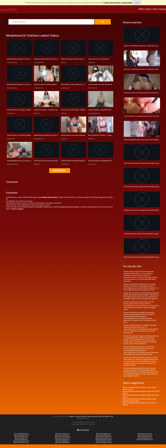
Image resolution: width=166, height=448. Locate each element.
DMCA (141, 9)
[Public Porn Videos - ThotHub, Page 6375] (46, 106)
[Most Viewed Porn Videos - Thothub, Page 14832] (100, 132)
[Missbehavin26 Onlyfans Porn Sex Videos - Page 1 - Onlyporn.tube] (19, 56)
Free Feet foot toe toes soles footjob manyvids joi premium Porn (56, 161)
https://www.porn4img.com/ (145, 438)
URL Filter (101, 416)
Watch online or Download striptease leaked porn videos (80, 135)
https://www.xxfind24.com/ (62, 439)
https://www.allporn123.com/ (103, 441)
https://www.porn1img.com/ (145, 433)
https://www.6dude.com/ (21, 438)
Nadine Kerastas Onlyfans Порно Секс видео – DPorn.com (81, 59)
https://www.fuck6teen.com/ (103, 435)
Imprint (148, 9)
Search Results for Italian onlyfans (45, 84)
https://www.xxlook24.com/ (62, 441)
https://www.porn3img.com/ (145, 436)
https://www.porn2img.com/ (145, 435)
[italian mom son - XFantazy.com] (100, 56)
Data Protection (92, 416)
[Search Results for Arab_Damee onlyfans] (100, 81)
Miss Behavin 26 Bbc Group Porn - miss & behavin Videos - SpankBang (84, 84)
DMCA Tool (109, 416)
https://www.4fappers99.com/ (21, 435)
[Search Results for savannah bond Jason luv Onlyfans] (100, 157)
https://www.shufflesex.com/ (21, 442)
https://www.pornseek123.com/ (103, 436)
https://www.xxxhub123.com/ (62, 436)
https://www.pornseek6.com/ (103, 438)
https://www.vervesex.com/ (62, 433)
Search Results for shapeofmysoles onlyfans (76, 161)
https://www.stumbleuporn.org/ (145, 439)
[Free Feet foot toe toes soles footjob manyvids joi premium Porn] (46, 157)
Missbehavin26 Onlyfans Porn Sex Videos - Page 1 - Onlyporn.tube (29, 59)
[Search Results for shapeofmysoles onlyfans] (73, 157)
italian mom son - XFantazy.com (98, 59)
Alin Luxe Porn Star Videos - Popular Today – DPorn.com (80, 110)
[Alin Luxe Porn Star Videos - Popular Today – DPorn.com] (73, 106)
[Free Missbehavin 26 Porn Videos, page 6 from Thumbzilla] (19, 157)
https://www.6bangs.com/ (21, 436)
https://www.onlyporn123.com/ (104, 442)
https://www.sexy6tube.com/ (103, 433)
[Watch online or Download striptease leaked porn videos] (73, 132)
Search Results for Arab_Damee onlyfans (102, 84)
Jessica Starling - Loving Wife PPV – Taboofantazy (105, 110)
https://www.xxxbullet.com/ (62, 435)
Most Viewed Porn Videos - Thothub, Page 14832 (105, 135)
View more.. (60, 170)
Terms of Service (159, 9)
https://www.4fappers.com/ (21, 433)
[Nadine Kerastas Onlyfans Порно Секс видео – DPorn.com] (73, 56)
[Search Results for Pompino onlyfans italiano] (19, 106)
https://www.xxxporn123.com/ (62, 438)
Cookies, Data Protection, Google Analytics (117, 3)
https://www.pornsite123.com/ (21, 441)
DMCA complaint (17, 209)
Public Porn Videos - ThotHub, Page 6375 (48, 110)
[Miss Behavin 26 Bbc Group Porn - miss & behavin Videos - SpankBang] (73, 81)
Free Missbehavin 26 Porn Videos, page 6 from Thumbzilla (26, 161)
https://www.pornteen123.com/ (103, 439)
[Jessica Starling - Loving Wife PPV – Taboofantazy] (100, 106)
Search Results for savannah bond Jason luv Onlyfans (106, 161)
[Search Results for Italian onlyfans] (46, 81)
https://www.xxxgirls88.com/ (62, 442)
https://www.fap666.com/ (21, 439)
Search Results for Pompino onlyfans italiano (22, 110)
